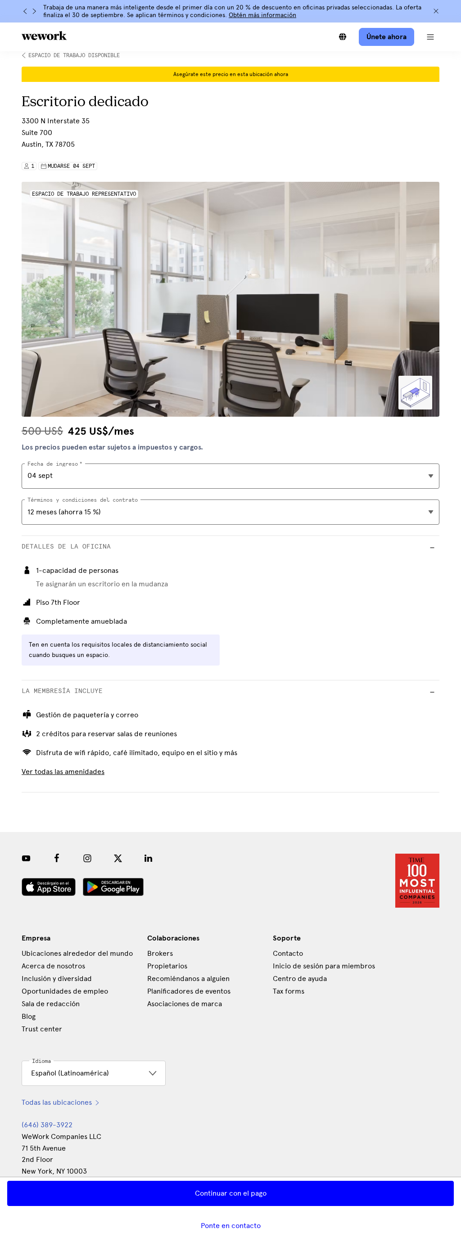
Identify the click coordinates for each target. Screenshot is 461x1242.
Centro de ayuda (300, 978)
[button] (430, 37)
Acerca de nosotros (53, 966)
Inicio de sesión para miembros (324, 966)
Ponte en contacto (231, 1225)
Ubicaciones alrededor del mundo (77, 953)
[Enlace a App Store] (49, 887)
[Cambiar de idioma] (343, 37)
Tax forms (288, 991)
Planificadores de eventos (188, 991)
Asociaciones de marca (184, 1003)
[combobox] (230, 512)
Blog (29, 1016)
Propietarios (167, 966)
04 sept (40, 475)
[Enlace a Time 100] (417, 881)
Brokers (160, 953)
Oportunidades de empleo (65, 991)
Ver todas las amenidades (63, 771)
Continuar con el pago (231, 1193)
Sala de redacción (51, 1003)
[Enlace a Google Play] (113, 887)
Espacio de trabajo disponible (74, 55)
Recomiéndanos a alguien (188, 978)
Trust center (42, 1029)
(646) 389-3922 (47, 1124)
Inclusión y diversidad (57, 978)
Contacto (288, 953)
